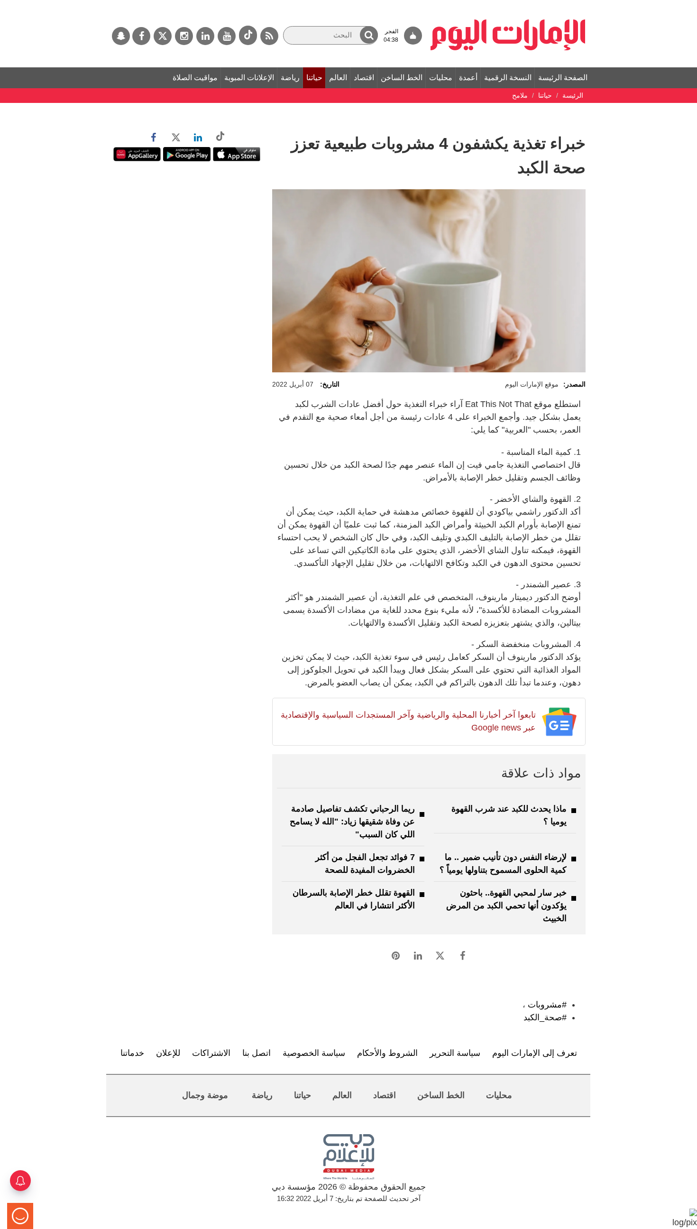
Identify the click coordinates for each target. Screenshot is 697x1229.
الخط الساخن (401, 78)
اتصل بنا (256, 1053)
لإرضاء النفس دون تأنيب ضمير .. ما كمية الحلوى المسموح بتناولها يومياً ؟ (503, 863)
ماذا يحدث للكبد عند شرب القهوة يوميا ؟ (509, 815)
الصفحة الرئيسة (562, 78)
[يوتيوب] (227, 36)
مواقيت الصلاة (195, 78)
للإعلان (168, 1053)
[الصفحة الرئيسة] (508, 4)
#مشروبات (547, 1004)
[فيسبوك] (141, 36)
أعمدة (468, 78)
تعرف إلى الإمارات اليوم (534, 1053)
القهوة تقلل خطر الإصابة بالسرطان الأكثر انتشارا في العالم (354, 899)
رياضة (290, 78)
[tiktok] (248, 35)
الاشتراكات (211, 1053)
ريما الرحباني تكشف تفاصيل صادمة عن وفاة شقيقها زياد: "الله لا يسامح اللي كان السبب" (352, 821)
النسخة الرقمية (508, 78)
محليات (440, 78)
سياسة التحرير (455, 1053)
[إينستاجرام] (184, 36)
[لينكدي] (205, 36)
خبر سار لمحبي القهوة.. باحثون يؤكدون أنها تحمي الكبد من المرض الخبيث (506, 905)
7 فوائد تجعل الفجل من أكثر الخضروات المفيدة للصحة (365, 863)
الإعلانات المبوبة (249, 78)
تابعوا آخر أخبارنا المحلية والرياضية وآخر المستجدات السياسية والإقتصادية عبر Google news (408, 721)
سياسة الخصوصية (314, 1053)
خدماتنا (132, 1053)
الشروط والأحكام (387, 1053)
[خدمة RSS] (269, 36)
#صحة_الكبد (545, 1017)
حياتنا (314, 78)
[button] (369, 35)
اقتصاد (364, 78)
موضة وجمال (205, 1095)
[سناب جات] (121, 36)
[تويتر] (163, 36)
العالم (338, 78)
